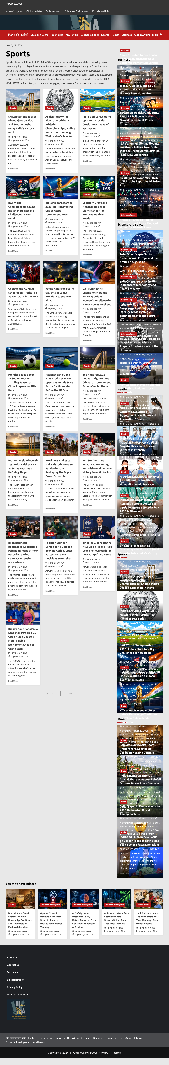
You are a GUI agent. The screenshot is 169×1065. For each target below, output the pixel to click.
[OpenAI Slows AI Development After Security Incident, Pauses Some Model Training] (52, 899)
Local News (38, 1042)
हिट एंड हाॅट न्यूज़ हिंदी (14, 11)
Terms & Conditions (18, 994)
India (155, 35)
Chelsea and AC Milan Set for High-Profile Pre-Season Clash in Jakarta (23, 293)
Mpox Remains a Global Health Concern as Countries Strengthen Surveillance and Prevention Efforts (139, 413)
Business (127, 35)
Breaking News (39, 35)
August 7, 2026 (91, 312)
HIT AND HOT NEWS (19, 137)
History (32, 1037)
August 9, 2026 (54, 144)
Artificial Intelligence (51, 904)
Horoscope (111, 1037)
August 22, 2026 (148, 235)
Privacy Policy (14, 987)
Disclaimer (13, 972)
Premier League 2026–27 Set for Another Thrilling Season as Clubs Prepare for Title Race (22, 382)
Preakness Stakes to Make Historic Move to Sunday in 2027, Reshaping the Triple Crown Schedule (59, 468)
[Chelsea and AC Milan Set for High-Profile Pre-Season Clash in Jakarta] (23, 272)
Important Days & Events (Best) (73, 1037)
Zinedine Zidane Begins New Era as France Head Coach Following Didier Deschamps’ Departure (97, 549)
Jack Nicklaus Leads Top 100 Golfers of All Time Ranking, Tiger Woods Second (147, 918)
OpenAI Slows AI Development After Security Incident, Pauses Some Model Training (51, 920)
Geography (45, 1037)
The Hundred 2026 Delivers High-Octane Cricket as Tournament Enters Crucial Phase (97, 380)
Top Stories (56, 35)
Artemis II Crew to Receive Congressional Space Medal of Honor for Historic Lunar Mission (139, 225)
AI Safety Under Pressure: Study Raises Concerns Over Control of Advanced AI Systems (84, 920)
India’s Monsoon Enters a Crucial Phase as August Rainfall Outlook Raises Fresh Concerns (140, 779)
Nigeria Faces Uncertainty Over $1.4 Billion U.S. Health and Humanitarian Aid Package (139, 481)
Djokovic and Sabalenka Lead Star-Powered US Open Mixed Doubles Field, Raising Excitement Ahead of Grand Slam (23, 639)
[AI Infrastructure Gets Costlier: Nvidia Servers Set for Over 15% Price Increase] (116, 899)
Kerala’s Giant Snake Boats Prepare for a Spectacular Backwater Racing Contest (137, 749)
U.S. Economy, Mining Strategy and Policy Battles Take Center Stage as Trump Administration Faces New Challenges (140, 149)
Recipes (97, 1037)
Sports (105, 35)
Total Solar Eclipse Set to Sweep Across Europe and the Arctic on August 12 (139, 258)
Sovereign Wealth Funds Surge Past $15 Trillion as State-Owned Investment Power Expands (139, 118)
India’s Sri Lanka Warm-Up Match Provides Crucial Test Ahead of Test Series (97, 122)
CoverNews (98, 1052)
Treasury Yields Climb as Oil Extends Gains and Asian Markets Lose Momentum (137, 90)
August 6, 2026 (54, 484)
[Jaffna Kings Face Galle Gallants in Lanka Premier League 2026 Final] (60, 272)
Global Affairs (142, 35)
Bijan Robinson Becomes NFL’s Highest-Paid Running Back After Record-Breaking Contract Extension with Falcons (23, 552)
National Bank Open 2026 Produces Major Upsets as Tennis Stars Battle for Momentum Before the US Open (59, 382)
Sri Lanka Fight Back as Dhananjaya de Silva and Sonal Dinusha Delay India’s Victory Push (22, 124)
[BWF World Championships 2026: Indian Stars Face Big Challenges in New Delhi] (23, 187)
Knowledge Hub (100, 11)
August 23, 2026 (148, 726)
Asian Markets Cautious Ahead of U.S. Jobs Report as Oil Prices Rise (140, 182)
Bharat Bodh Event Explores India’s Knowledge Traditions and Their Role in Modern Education (138, 716)
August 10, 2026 (148, 266)
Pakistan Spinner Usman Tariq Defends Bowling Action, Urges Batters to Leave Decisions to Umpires (59, 551)
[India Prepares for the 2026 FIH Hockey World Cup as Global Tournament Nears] (60, 187)
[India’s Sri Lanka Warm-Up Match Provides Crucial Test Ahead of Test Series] (97, 100)
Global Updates (34, 11)
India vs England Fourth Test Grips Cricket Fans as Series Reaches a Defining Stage (23, 466)
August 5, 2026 (54, 566)
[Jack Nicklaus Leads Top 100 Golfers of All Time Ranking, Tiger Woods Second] (148, 899)
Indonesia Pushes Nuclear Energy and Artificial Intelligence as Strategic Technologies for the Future (137, 310)
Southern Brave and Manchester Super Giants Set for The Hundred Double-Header (95, 211)
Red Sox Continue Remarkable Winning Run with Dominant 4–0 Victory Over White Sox (97, 466)
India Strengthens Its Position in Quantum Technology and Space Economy (139, 285)
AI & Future (72, 35)
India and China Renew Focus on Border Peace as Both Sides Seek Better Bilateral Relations (139, 841)
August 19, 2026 (17, 140)
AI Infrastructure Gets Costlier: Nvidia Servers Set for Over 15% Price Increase (116, 918)
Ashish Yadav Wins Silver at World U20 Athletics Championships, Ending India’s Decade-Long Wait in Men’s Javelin (60, 126)
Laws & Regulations (131, 1037)
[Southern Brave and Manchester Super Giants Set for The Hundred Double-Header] (97, 187)
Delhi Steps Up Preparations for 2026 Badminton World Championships (140, 810)
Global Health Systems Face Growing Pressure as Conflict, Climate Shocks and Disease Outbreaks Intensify (139, 444)
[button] (161, 34)
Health (115, 35)
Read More (13, 168)
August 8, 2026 (17, 226)
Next (71, 693)
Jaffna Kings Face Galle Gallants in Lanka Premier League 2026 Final (59, 294)
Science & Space (90, 35)
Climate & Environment (77, 11)
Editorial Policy (15, 979)
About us (12, 957)
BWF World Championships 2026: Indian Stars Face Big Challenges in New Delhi (21, 211)
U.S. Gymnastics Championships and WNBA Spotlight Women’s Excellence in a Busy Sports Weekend (97, 296)
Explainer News (53, 11)
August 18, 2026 (148, 98)
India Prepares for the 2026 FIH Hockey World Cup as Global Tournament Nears (59, 209)
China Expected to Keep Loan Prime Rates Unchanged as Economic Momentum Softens (139, 59)
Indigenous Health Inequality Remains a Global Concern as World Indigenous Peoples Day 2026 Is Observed (139, 505)
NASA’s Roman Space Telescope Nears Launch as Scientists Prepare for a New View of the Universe (140, 344)
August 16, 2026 (148, 128)
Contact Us (13, 964)
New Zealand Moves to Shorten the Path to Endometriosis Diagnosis (140, 389)
